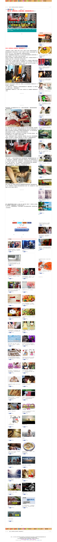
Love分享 (50, 531)
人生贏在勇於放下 (11, 424)
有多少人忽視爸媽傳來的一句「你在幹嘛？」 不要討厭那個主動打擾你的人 (45, 104)
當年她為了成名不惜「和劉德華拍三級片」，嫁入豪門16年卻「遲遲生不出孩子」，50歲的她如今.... (28, 344)
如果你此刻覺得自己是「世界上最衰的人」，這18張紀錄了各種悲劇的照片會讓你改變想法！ (45, 128)
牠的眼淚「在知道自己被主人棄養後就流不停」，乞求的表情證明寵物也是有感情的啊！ (45, 248)
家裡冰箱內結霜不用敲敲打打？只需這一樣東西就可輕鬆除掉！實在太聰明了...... (14, 264)
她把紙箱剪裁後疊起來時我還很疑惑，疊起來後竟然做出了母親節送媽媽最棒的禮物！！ (14, 358)
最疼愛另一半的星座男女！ (26, 384)
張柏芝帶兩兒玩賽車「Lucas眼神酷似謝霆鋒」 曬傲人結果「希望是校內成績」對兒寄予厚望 (14, 250)
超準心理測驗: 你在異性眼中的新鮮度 (14, 303)
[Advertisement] (28, 4)
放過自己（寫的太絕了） (12, 411)
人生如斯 (9, 438)
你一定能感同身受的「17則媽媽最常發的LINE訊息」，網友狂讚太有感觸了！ (28, 506)
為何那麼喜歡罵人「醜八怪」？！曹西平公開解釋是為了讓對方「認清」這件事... (28, 277)
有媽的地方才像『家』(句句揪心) (27, 289)
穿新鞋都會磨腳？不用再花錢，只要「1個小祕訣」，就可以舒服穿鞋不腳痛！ (14, 331)
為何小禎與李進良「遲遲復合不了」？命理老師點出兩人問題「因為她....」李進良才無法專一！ (28, 371)
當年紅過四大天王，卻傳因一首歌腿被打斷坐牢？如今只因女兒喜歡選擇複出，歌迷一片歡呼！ (45, 80)
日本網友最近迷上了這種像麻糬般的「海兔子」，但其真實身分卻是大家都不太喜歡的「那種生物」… (14, 317)
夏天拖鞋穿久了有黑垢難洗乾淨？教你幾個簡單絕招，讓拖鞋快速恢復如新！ (14, 371)
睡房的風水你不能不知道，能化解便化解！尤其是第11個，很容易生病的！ (28, 358)
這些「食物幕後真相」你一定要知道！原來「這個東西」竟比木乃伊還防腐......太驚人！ (28, 304)
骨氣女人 (23, 438)
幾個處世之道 (24, 424)
